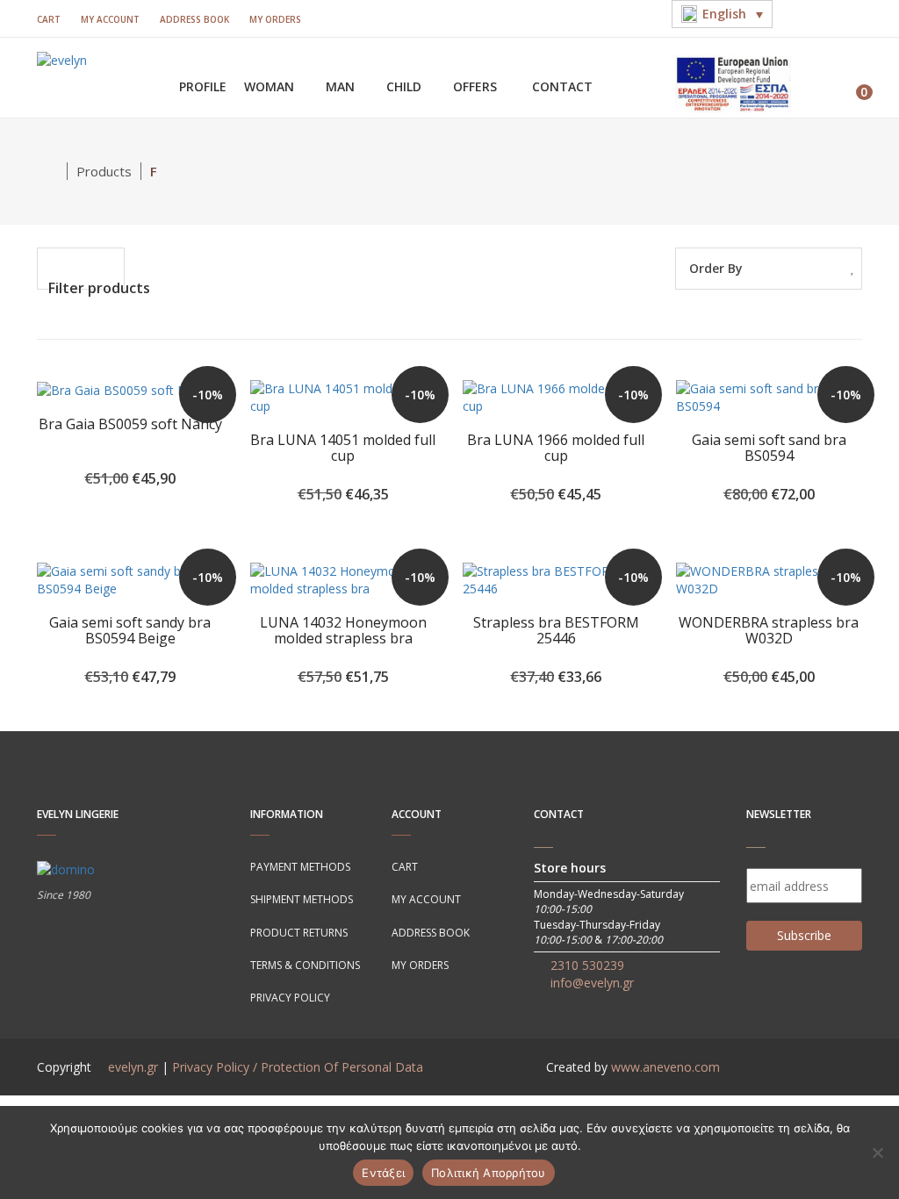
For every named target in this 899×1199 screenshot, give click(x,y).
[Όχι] (877, 1152)
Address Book (194, 19)
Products (104, 171)
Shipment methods (301, 899)
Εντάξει (383, 1173)
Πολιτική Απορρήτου (488, 1173)
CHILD (405, 86)
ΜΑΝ (342, 86)
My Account (110, 19)
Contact (562, 86)
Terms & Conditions (305, 965)
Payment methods (300, 866)
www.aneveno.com (665, 1067)
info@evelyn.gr (592, 982)
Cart (49, 19)
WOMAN (271, 86)
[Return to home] (52, 171)
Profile (203, 86)
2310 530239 (587, 965)
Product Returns (299, 932)
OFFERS (476, 86)
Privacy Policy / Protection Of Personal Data (297, 1067)
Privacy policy (290, 997)
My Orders (275, 19)
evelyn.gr (133, 1067)
